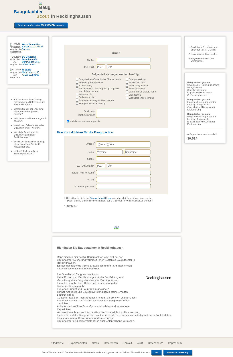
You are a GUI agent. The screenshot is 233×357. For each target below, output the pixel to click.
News (95, 342)
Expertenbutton (78, 342)
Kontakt (127, 342)
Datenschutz (155, 342)
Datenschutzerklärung (177, 352)
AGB (140, 342)
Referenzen (111, 342)
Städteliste (57, 342)
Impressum (175, 342)
